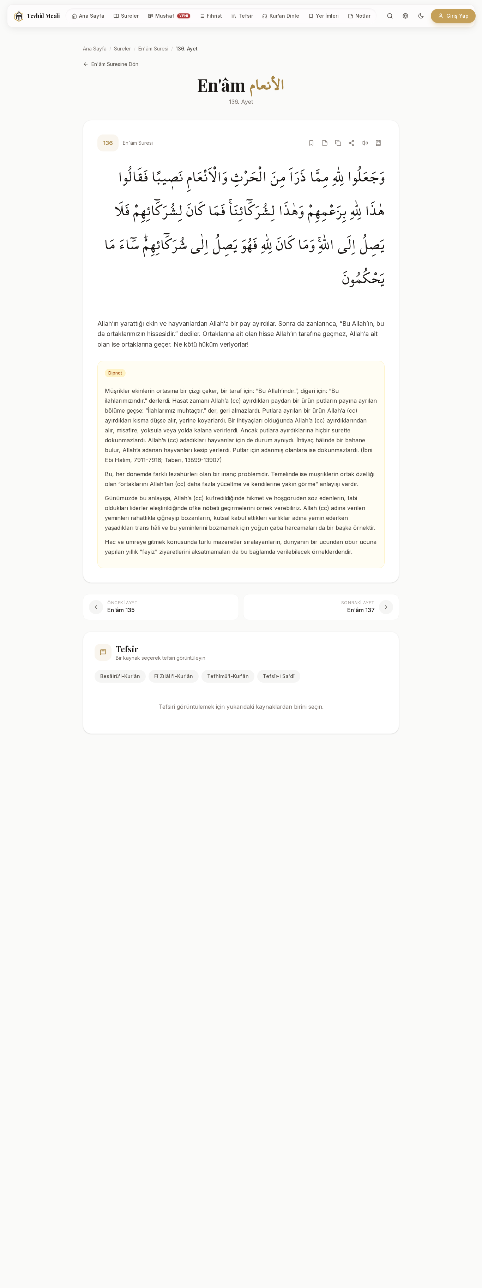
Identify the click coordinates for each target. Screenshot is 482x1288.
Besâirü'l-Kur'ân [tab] (120, 676)
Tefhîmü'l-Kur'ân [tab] (228, 676)
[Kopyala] (338, 143)
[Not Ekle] (324, 143)
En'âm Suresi (153, 49)
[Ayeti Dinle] (365, 143)
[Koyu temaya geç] (421, 16)
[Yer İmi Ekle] (311, 143)
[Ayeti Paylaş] (351, 143)
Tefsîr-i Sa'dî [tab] (279, 676)
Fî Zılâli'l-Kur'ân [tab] (173, 676)
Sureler (122, 49)
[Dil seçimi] (405, 16)
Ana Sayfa (95, 49)
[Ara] (390, 16)
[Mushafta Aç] (378, 143)
